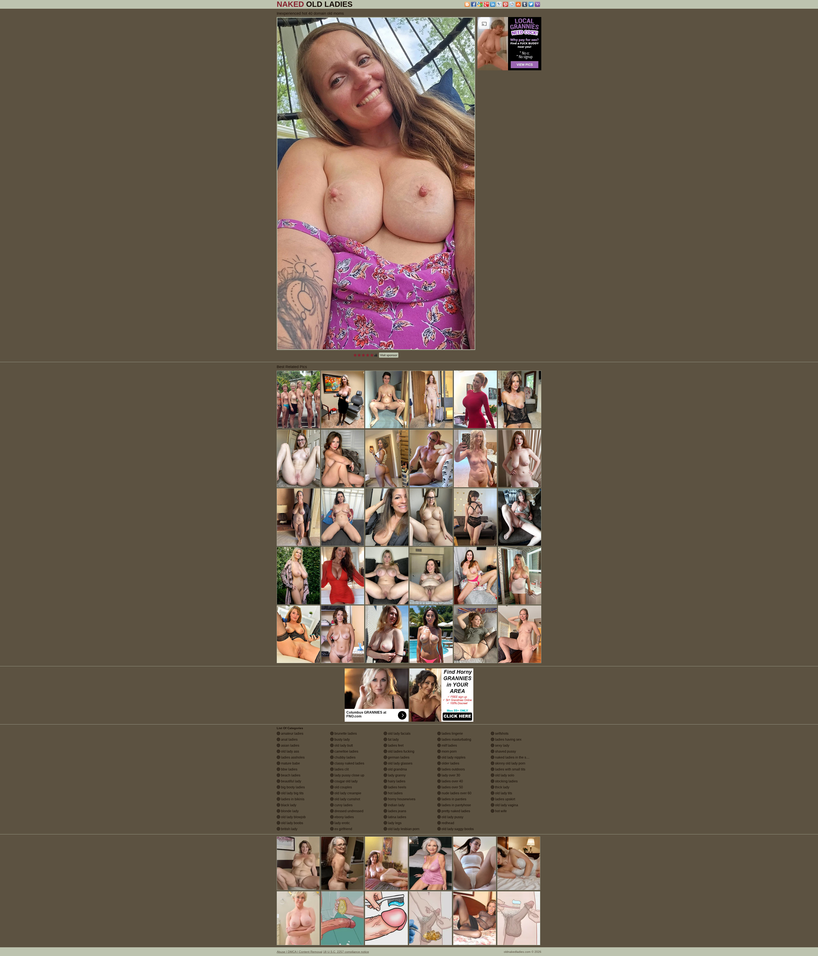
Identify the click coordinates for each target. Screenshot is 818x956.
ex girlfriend (343, 829)
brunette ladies (345, 733)
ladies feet (395, 745)
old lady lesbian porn (403, 829)
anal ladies (289, 739)
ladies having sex (507, 739)
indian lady (396, 805)
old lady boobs (291, 823)
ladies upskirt (504, 799)
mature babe (290, 763)
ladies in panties (453, 799)
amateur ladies (291, 733)
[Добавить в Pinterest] (505, 4)
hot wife (500, 811)
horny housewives (401, 799)
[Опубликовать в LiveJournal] (499, 4)
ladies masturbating (456, 739)
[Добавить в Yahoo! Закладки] (537, 4)
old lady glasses (399, 763)
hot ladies (395, 793)
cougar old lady (346, 781)
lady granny (396, 775)
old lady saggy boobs (457, 829)
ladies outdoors (453, 769)
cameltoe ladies (346, 751)
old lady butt (343, 745)
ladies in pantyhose (456, 805)
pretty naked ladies (455, 811)
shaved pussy (505, 751)
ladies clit (341, 769)
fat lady (393, 739)
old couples (343, 787)
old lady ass (289, 751)
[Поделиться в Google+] (486, 4)
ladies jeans (396, 811)
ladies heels (396, 787)
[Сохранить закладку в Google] (479, 4)
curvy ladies (343, 805)
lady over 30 (450, 775)
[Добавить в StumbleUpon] (518, 4)
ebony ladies (344, 817)
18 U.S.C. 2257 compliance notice (346, 951)
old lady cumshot (347, 799)
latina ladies (396, 817)
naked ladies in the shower (515, 757)
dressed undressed (348, 811)
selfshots (501, 733)
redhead (447, 823)
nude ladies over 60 (456, 793)
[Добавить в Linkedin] (492, 4)
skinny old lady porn (509, 763)
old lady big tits (292, 793)
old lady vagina (506, 805)
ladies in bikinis (292, 799)
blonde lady (289, 811)
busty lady (342, 739)
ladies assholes (292, 757)
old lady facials (398, 733)
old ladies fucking (400, 751)
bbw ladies (288, 769)
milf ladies (449, 745)
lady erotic (342, 823)
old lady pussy (452, 817)
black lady (288, 805)
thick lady (501, 787)
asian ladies (289, 745)
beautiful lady (290, 781)
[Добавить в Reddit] (511, 4)
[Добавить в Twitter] (531, 4)
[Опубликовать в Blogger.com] (467, 4)
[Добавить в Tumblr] (524, 4)
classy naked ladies (349, 763)
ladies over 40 (452, 781)
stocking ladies (506, 781)
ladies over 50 (452, 787)
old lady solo (504, 775)
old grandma (397, 769)
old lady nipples (453, 757)
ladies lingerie (452, 733)
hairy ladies (396, 781)
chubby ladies (345, 757)
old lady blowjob (293, 817)
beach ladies (290, 775)
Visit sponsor (388, 355)
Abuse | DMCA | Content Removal (299, 951)
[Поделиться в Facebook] (473, 4)
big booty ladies (292, 787)
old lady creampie (347, 793)
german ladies (398, 757)
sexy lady (501, 745)
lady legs (394, 823)
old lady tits (503, 793)
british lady (288, 829)
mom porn (449, 751)
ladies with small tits (509, 769)
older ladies (450, 763)
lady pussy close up (349, 775)
